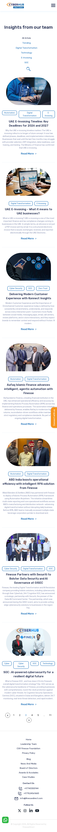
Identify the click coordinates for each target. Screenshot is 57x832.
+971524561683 (31, 793)
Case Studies (28, 777)
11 (50, 715)
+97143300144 (31, 788)
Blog (28, 759)
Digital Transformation (26, 48)
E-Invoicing (26, 57)
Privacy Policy (28, 753)
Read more (27, 153)
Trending (26, 43)
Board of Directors (28, 768)
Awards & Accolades (28, 772)
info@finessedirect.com (31, 798)
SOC (26, 62)
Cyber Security (16, 288)
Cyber (6, 663)
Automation (9, 113)
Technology (26, 52)
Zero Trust (42, 288)
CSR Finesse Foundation (28, 748)
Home (28, 739)
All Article (26, 38)
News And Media (28, 763)
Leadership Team (28, 744)
